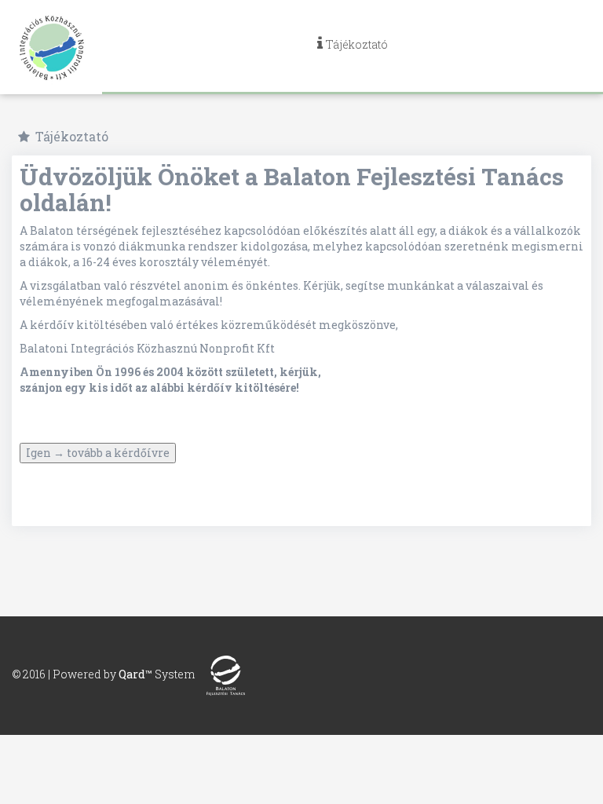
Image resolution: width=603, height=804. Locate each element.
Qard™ (135, 674)
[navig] (352, 47)
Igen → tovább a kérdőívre (98, 452)
